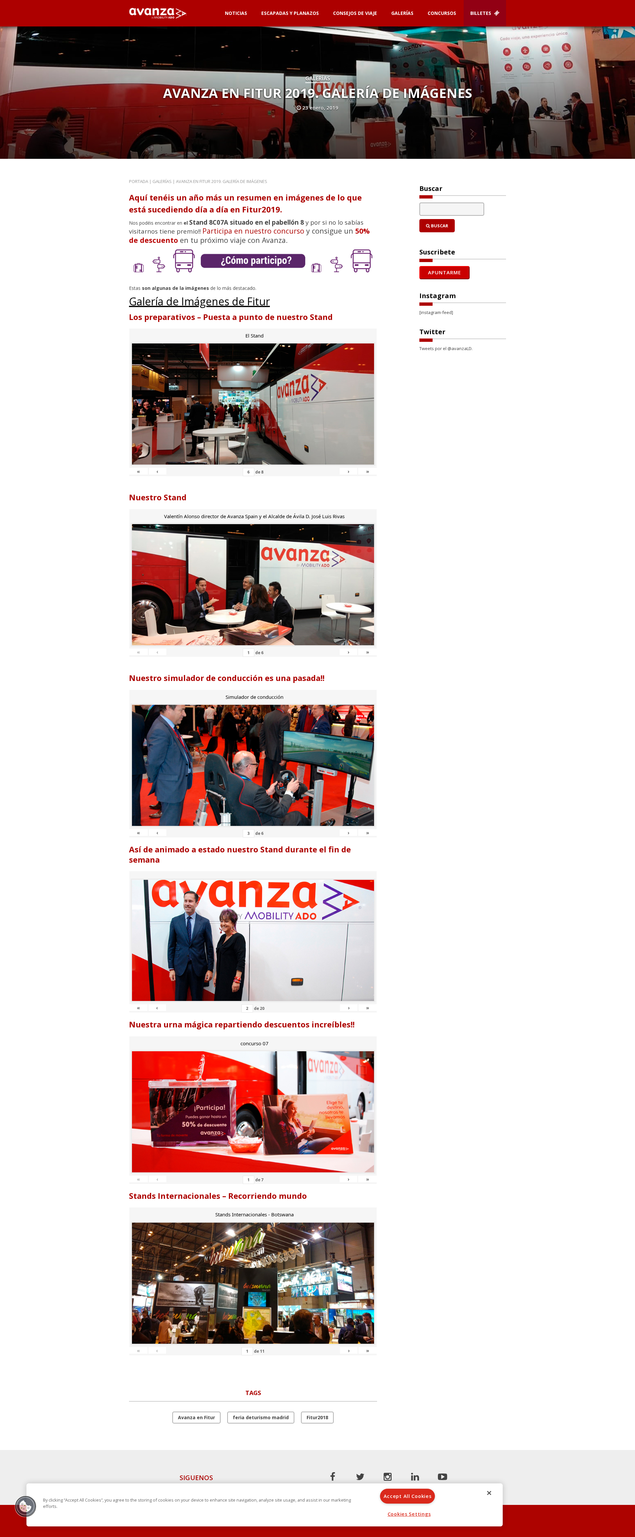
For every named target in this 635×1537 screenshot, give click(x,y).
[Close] (489, 1493)
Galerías (402, 13)
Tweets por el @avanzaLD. (446, 348)
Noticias (236, 13)
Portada (138, 181)
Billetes (481, 13)
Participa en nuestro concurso (253, 231)
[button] (25, 1506)
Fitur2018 (317, 1417)
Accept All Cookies (408, 1496)
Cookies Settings (409, 1514)
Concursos (442, 13)
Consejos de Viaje (355, 13)
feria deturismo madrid (261, 1417)
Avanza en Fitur (196, 1417)
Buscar (439, 226)
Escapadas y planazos (290, 13)
